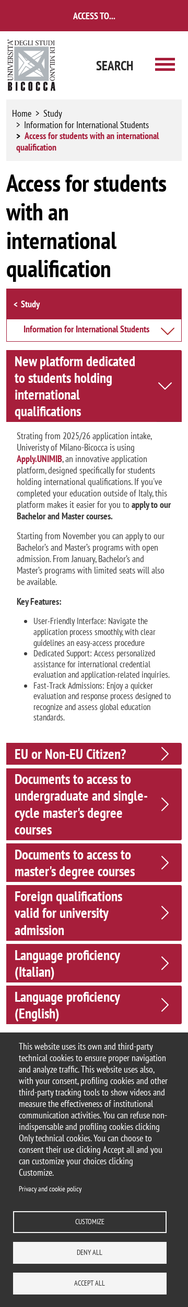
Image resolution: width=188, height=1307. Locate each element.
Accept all (89, 1283)
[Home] (31, 65)
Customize (89, 1221)
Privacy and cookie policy (50, 1188)
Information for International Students (86, 125)
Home (21, 113)
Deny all (89, 1252)
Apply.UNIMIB (39, 459)
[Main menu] (165, 65)
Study (52, 113)
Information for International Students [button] (86, 330)
